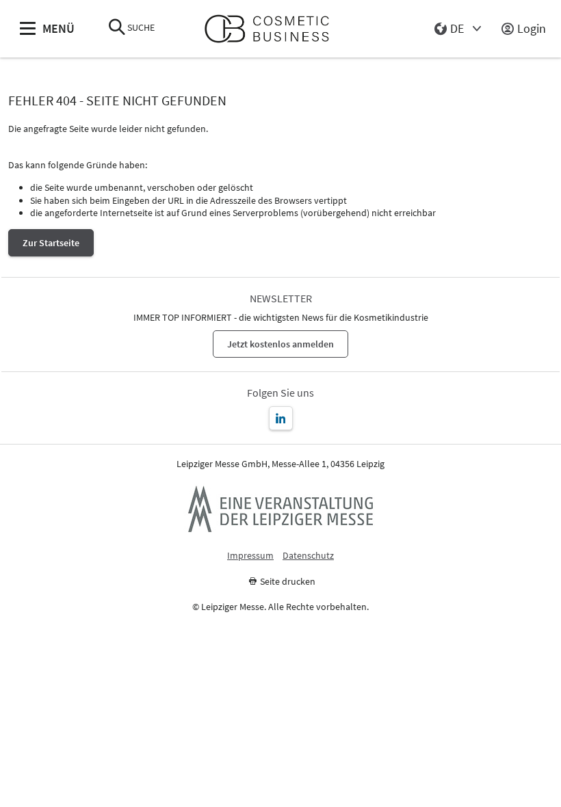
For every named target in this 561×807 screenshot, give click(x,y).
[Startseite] (272, 29)
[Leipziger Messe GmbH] (280, 508)
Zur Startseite (51, 243)
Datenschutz (308, 555)
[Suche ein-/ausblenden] (117, 28)
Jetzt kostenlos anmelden (280, 344)
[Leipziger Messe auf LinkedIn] (281, 418)
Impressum (250, 555)
